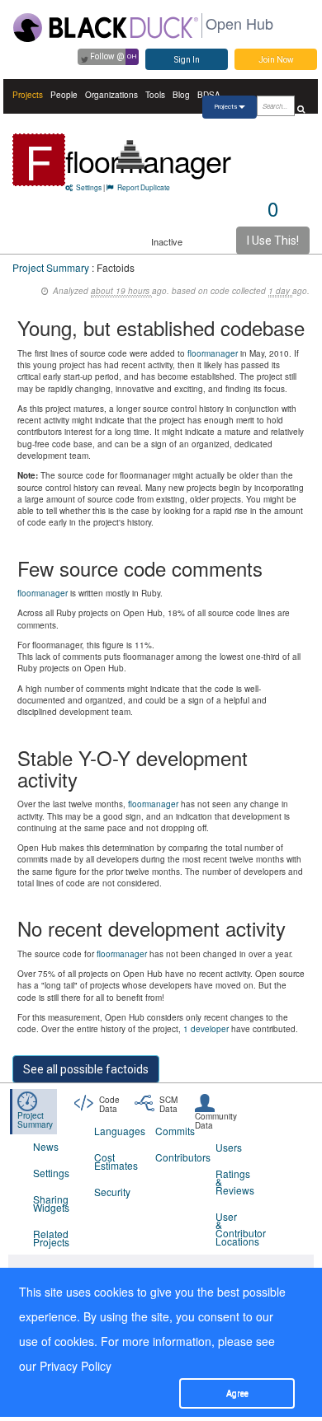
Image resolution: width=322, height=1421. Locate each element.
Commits (175, 1131)
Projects (27, 94)
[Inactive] (130, 154)
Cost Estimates (114, 1161)
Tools (155, 94)
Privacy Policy (75, 1366)
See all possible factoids (86, 1069)
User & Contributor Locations (235, 1228)
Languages (114, 1131)
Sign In (187, 59)
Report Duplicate (143, 187)
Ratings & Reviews (234, 1181)
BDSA (208, 94)
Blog (181, 94)
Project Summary (50, 267)
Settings (89, 187)
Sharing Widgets (51, 1203)
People (64, 94)
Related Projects (51, 1238)
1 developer (206, 1029)
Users (228, 1147)
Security (112, 1192)
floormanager (147, 160)
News (46, 1146)
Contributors (175, 1157)
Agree (237, 1393)
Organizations (111, 94)
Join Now (276, 59)
